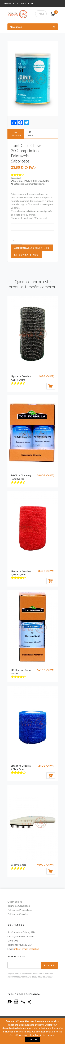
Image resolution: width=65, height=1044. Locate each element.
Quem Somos (14, 901)
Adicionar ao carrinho (31, 248)
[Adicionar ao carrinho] (50, 386)
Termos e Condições (18, 905)
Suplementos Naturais (35, 183)
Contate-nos (27, 254)
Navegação (16, 26)
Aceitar (32, 1039)
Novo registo (23, 3)
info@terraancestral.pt (26, 948)
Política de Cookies (17, 914)
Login (7, 3)
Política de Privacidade (19, 909)
